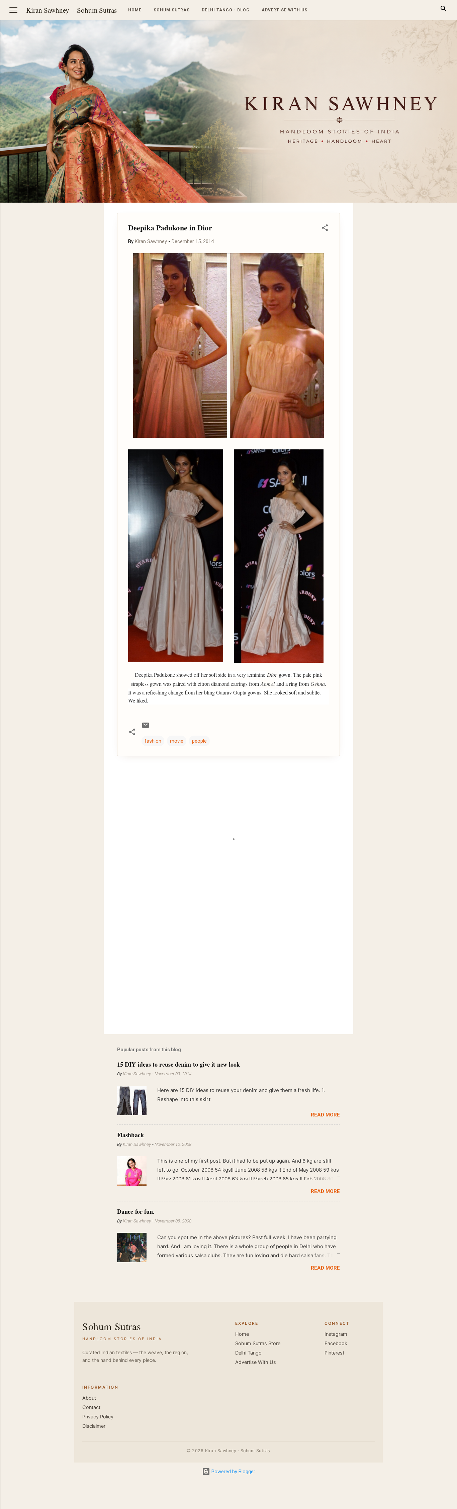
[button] (325, 229)
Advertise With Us (255, 1362)
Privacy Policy (97, 1417)
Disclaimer (93, 1426)
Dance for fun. (136, 1211)
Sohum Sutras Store (257, 1343)
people (199, 741)
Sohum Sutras (97, 10)
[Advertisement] (425, 303)
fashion (153, 741)
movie (176, 741)
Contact (91, 1407)
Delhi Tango (248, 1353)
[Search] (444, 9)
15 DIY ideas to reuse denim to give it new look (178, 1064)
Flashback (130, 1134)
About (89, 1398)
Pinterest (334, 1353)
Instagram (336, 1334)
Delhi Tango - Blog (225, 10)
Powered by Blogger (232, 1472)
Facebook (336, 1343)
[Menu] (13, 10)
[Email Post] (146, 728)
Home (135, 10)
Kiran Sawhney (47, 10)
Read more (325, 1115)
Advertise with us (284, 10)
